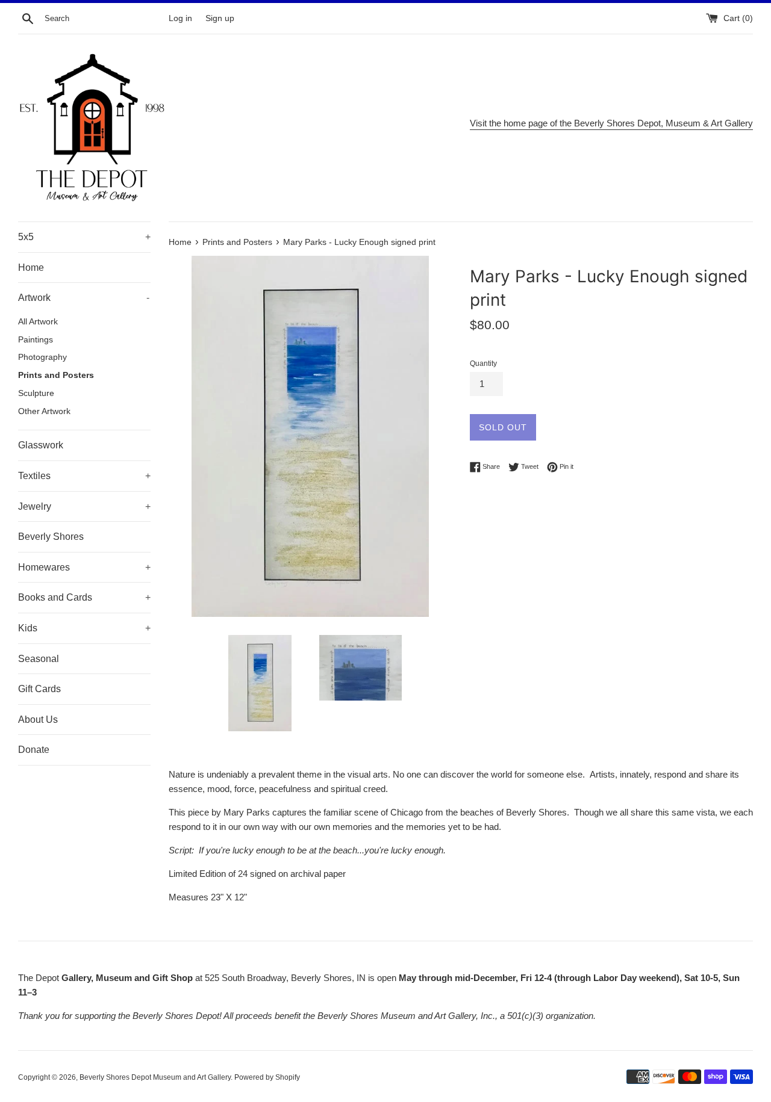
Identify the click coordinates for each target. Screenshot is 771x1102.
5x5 (84, 237)
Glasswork (40, 445)
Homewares (84, 567)
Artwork (83, 298)
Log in (180, 18)
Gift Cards (39, 689)
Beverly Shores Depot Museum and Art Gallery (155, 1077)
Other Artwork (44, 411)
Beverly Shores (51, 536)
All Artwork (38, 321)
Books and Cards (84, 597)
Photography (42, 357)
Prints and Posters (56, 375)
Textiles (84, 476)
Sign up (219, 18)
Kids (84, 628)
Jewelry (84, 506)
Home (31, 267)
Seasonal (38, 659)
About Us (38, 719)
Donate (33, 749)
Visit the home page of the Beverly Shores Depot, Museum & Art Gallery (611, 123)
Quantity (483, 363)
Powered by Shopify (267, 1077)
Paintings (35, 339)
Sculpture (36, 393)
